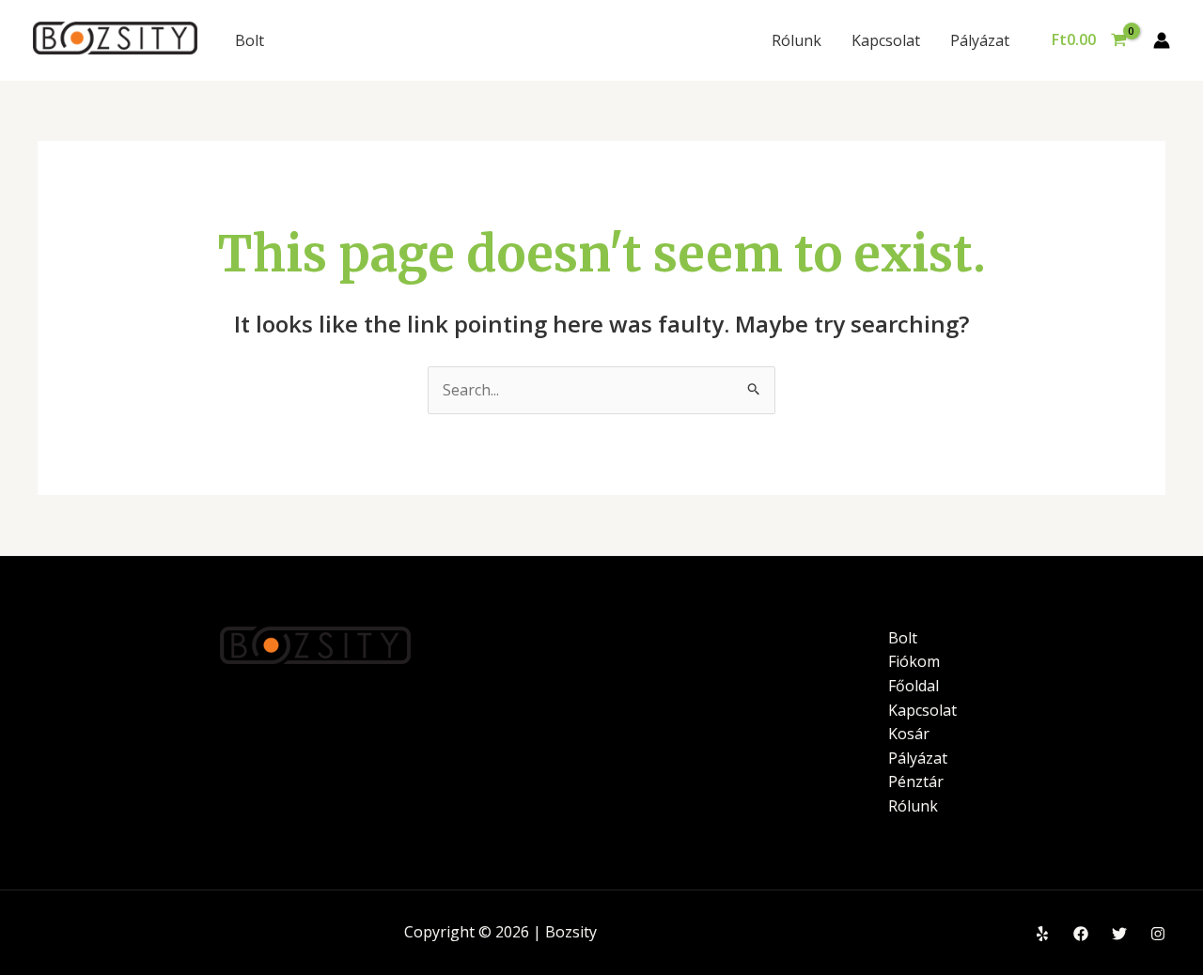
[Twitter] (1119, 933)
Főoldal (913, 685)
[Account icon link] (1161, 40)
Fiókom (914, 661)
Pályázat (979, 40)
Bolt (249, 40)
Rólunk (796, 40)
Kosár (909, 733)
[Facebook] (1080, 933)
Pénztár (916, 781)
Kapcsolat (885, 40)
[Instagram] (1157, 933)
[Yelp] (1042, 933)
